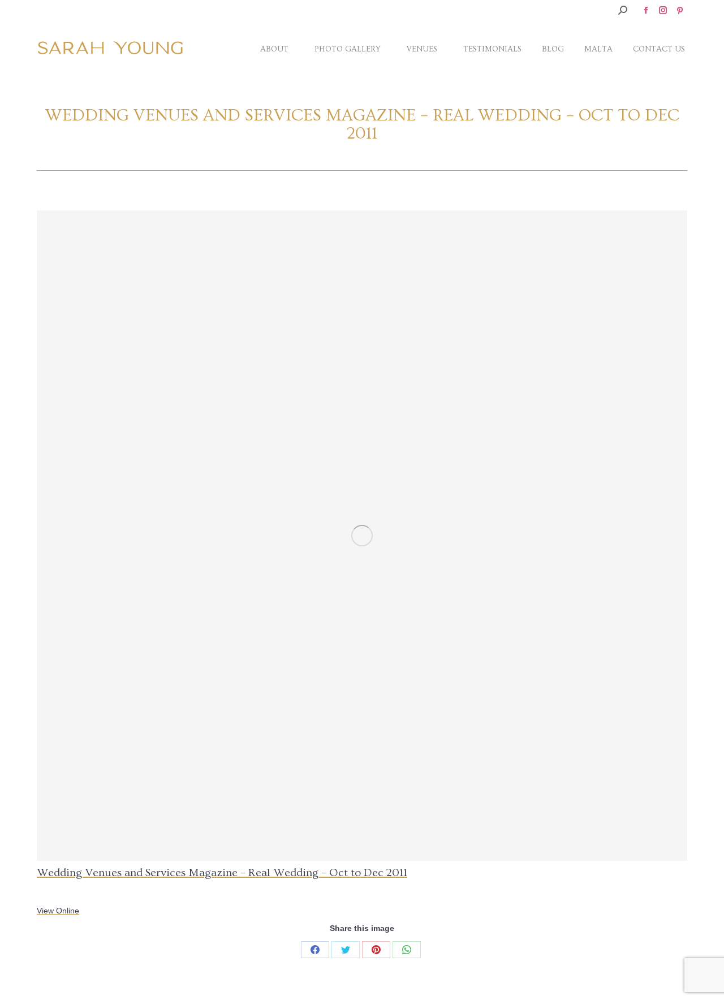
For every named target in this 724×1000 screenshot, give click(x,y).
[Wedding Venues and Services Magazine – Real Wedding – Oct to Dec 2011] (362, 535)
